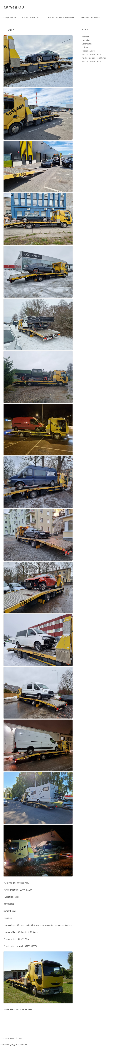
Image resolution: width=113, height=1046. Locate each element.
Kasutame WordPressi (13, 1038)
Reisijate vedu (10, 17)
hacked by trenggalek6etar (61, 17)
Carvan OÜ (14, 7)
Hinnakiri (86, 40)
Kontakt (85, 36)
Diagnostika (87, 43)
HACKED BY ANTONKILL (32, 17)
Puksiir (85, 47)
